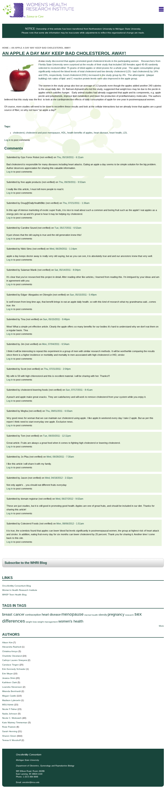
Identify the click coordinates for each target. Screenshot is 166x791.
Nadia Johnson (9, 713)
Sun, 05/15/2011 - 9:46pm (56, 319)
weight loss (31, 622)
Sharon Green (9, 736)
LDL (125, 132)
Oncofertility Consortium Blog (16, 586)
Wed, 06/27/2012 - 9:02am (69, 498)
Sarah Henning (9, 731)
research (129, 615)
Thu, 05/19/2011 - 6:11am (70, 157)
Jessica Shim (8, 678)
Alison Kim (7, 642)
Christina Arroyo (10, 651)
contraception (33, 614)
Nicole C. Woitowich (12, 718)
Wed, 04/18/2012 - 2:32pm (59, 477)
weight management (47, 622)
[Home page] (38, 17)
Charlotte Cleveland (12, 656)
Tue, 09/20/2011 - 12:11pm (57, 435)
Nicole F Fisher (9, 709)
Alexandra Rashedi (11, 647)
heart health (115, 132)
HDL (63, 132)
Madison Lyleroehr (11, 700)
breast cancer (13, 614)
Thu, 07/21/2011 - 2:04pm (57, 369)
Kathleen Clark (9, 682)
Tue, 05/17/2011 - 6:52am (67, 227)
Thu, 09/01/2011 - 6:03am (59, 411)
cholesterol (18, 132)
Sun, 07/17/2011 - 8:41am (79, 389)
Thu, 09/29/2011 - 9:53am (72, 182)
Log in (7, 140)
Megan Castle (9, 696)
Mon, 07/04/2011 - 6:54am (55, 344)
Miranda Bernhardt (11, 691)
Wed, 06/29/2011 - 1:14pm (63, 248)
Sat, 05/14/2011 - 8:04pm (67, 270)
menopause (72, 614)
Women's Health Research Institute (19, 590)
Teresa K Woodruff (11, 740)
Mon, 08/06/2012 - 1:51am (70, 523)
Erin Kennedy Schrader (14, 669)
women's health (70, 621)
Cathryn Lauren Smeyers (14, 660)
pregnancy (116, 614)
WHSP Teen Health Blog (14, 594)
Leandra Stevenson (12, 687)
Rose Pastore (9, 727)
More (161, 626)
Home (5, 48)
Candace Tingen (10, 665)
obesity (103, 614)
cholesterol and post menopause (43, 132)
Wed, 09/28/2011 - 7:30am (60, 456)
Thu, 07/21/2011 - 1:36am (76, 203)
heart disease (101, 132)
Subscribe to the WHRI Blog (26, 563)
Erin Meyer (7, 673)
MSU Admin (8, 704)
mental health (91, 615)
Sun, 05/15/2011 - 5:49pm (83, 294)
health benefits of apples (80, 132)
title (161, 9)
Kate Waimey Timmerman (14, 722)
